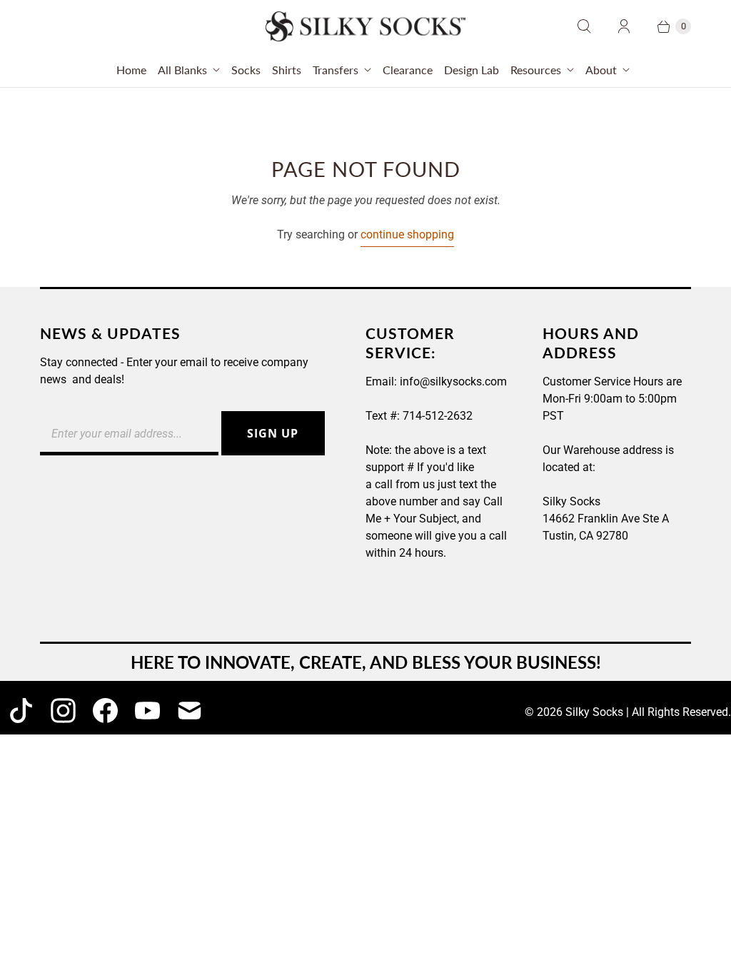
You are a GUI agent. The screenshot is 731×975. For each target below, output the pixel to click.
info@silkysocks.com (453, 381)
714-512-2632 (438, 416)
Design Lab (471, 69)
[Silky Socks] (365, 26)
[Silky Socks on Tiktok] (21, 710)
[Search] (584, 26)
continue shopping (407, 234)
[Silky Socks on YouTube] (147, 710)
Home (131, 69)
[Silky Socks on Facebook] (105, 710)
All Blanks (182, 69)
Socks (246, 69)
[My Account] (624, 26)
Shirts (286, 69)
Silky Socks (594, 712)
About (601, 69)
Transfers (335, 69)
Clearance (408, 69)
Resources (535, 69)
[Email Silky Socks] (189, 710)
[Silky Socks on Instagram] (63, 710)
